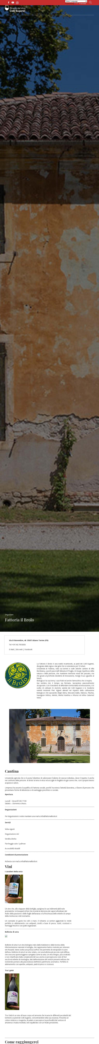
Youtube (13, 2)
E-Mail (11, 649)
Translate (82, 3)
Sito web (19, 649)
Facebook (8, 2)
